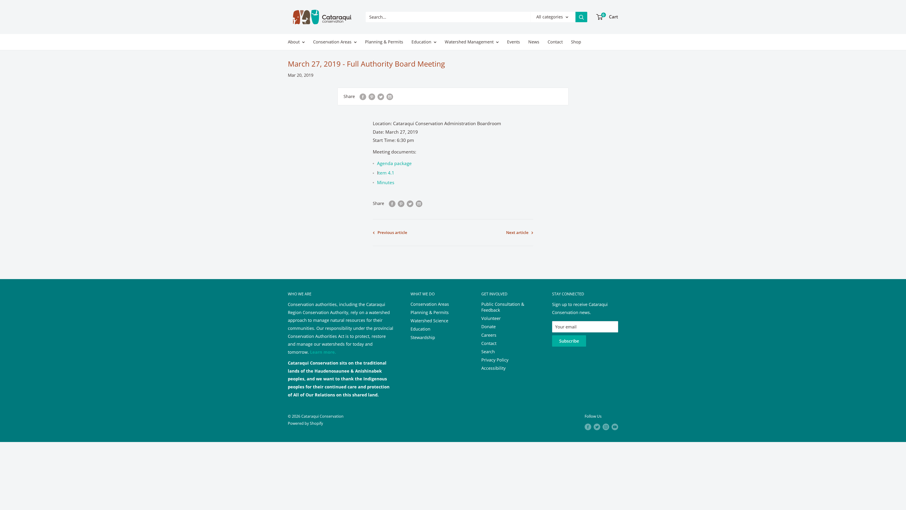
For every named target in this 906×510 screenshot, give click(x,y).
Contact (555, 42)
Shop (576, 42)
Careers (488, 335)
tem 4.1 (386, 173)
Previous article (392, 232)
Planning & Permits (384, 42)
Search (488, 351)
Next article (517, 232)
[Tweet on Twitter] (381, 97)
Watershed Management (469, 42)
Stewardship (423, 337)
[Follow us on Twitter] (597, 426)
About (294, 42)
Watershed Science (429, 320)
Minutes (385, 182)
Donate (488, 326)
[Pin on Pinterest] (372, 97)
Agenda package (394, 163)
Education (421, 42)
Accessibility (493, 368)
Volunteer (491, 318)
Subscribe (569, 341)
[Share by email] (389, 97)
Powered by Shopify (305, 423)
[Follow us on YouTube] (615, 426)
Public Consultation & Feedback (502, 307)
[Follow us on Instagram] (606, 426)
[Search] (581, 17)
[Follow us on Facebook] (588, 426)
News (533, 42)
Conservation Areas (332, 42)
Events (513, 42)
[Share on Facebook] (363, 97)
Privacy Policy (494, 360)
